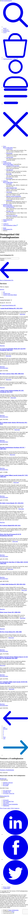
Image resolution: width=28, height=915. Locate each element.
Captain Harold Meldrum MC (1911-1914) (11, 308)
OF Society (9, 183)
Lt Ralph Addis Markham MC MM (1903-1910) (12, 584)
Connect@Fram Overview (12, 165)
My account (6, 784)
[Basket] (15, 57)
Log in (4, 32)
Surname (2, 258)
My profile (5, 785)
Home (4, 228)
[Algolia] (13, 913)
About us (5, 181)
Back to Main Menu (8, 147)
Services (2, 289)
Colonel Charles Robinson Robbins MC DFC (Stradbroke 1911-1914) (12, 391)
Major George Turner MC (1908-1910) (10, 612)
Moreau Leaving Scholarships (13, 196)
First (4, 727)
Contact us (5, 29)
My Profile (9, 174)
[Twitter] (15, 884)
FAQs (12, 808)
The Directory (9, 169)
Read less (2, 345)
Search (2, 260)
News (4, 146)
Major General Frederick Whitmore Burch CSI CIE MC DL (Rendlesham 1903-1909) (14, 657)
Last (4, 738)
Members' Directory (8, 782)
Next (4, 737)
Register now (6, 31)
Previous (5, 728)
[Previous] (15, 726)
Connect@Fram (7, 163)
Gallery (5, 221)
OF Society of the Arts (11, 215)
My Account (9, 178)
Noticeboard (9, 153)
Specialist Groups (7, 204)
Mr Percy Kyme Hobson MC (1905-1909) (11, 631)
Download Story (4, 368)
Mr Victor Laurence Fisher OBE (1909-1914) (12, 373)
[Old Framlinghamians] (6, 0)
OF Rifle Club (9, 211)
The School (9, 192)
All (4, 292)
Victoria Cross (6, 293)
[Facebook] (15, 859)
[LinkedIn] (15, 834)
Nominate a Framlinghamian (7, 770)
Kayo (13, 911)
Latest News (9, 149)
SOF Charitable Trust (11, 188)
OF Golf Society (10, 207)
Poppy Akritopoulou (13, 910)
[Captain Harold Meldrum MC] (14, 305)
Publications (9, 200)
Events (4, 161)
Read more (22, 314)
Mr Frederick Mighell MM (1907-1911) (10, 525)
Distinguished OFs (7, 219)
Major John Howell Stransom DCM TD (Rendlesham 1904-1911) (10, 535)
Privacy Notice (6, 887)
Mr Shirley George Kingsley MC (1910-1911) (11, 503)
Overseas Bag (9, 157)
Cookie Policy (6, 888)
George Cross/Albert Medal (10, 294)
